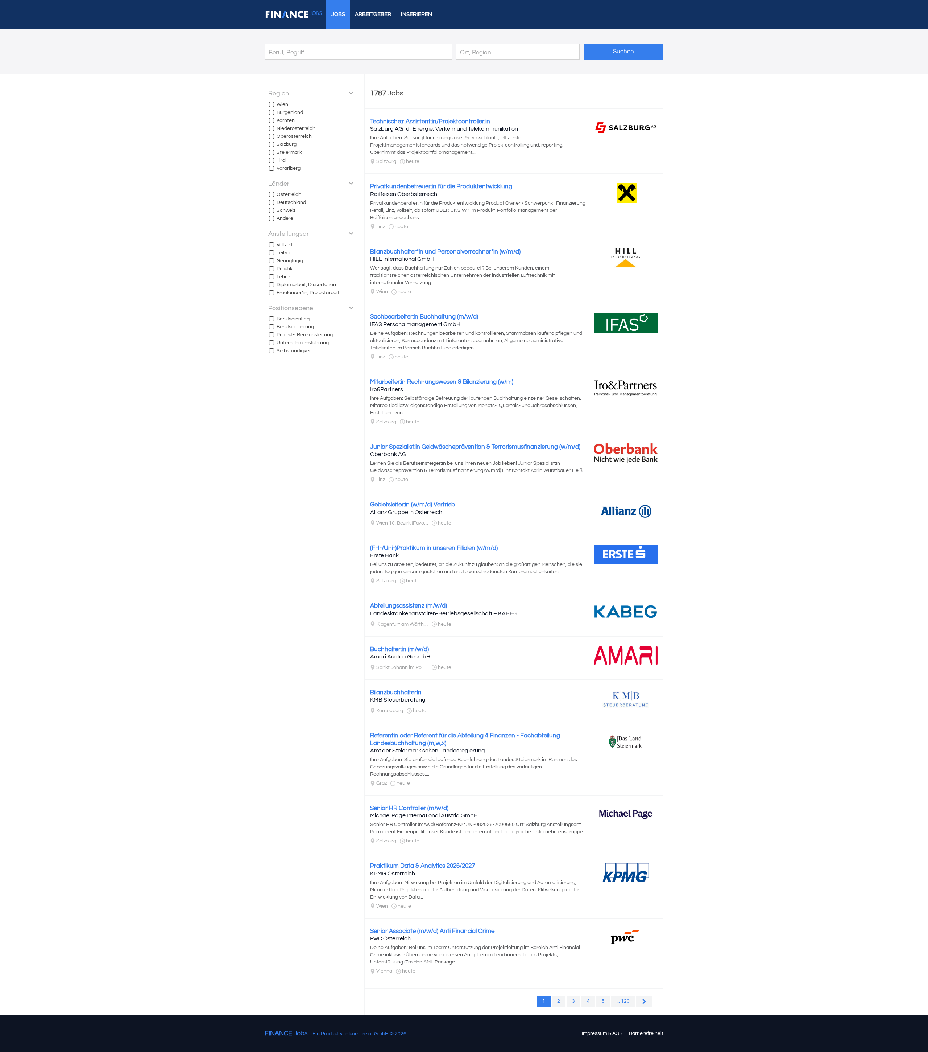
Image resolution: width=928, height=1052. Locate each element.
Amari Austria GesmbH (400, 656)
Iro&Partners (386, 389)
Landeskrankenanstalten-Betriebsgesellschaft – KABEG (444, 613)
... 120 (623, 1001)
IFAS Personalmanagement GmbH (415, 324)
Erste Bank (384, 555)
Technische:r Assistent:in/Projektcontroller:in (430, 121)
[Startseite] (294, 14)
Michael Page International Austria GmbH (424, 815)
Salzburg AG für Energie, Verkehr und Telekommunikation (444, 129)
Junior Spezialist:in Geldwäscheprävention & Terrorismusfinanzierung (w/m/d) (475, 447)
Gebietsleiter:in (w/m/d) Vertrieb (412, 504)
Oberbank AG (388, 454)
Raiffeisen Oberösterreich (403, 194)
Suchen (623, 51)
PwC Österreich (390, 938)
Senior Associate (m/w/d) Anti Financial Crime (432, 931)
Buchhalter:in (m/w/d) (399, 649)
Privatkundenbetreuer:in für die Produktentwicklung (441, 186)
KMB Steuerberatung (398, 700)
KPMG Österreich (392, 873)
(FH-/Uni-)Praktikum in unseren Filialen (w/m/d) (434, 548)
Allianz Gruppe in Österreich (406, 512)
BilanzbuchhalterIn (396, 692)
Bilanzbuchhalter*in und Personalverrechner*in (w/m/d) (445, 251)
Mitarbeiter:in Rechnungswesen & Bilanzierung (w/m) (441, 382)
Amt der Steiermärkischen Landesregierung (427, 750)
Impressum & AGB (602, 1033)
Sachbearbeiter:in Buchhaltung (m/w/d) (424, 316)
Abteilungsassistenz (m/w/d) (408, 606)
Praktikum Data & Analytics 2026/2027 (422, 866)
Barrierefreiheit (646, 1033)
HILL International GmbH (402, 259)
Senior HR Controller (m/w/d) (409, 808)
